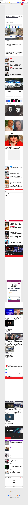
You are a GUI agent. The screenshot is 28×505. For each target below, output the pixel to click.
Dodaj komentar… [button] (10, 376)
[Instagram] (14, 101)
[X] (12, 101)
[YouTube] (16, 101)
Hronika (9, 16)
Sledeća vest (19, 91)
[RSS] (19, 163)
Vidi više (14, 486)
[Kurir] (1, 0)
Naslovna (7, 16)
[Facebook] (9, 101)
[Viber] (7, 101)
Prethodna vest (9, 91)
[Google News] (21, 101)
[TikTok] (19, 101)
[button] (21, 22)
